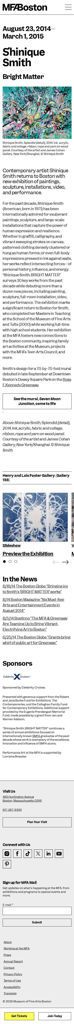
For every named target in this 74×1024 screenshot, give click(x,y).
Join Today (55, 1016)
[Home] (25, 7)
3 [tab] (18, 562)
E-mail (7, 905)
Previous (56, 561)
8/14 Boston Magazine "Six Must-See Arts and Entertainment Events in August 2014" (33, 605)
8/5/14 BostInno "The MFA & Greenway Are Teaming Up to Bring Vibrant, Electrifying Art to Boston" (35, 624)
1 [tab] (6, 562)
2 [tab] (12, 562)
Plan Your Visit (37, 822)
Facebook (17, 853)
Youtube (59, 853)
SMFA (36, 736)
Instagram (7, 853)
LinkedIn (48, 853)
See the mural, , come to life (37, 401)
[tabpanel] (35, 525)
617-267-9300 (12, 810)
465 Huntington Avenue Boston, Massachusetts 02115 (22, 799)
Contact (9, 968)
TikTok (28, 853)
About (8, 942)
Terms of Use (12, 981)
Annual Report (13, 961)
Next (65, 561)
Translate (10, 993)
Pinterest (7, 864)
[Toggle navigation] (68, 7)
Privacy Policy (13, 974)
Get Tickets (19, 1016)
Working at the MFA (17, 948)
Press (7, 955)
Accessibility (12, 987)
